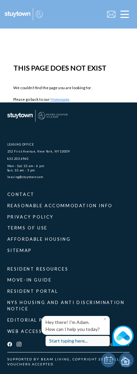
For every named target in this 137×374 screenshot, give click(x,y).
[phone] (126, 360)
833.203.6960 (18, 158)
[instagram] (19, 344)
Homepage (60, 99)
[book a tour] (108, 360)
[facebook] (9, 344)
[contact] (111, 14)
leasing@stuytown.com (25, 177)
